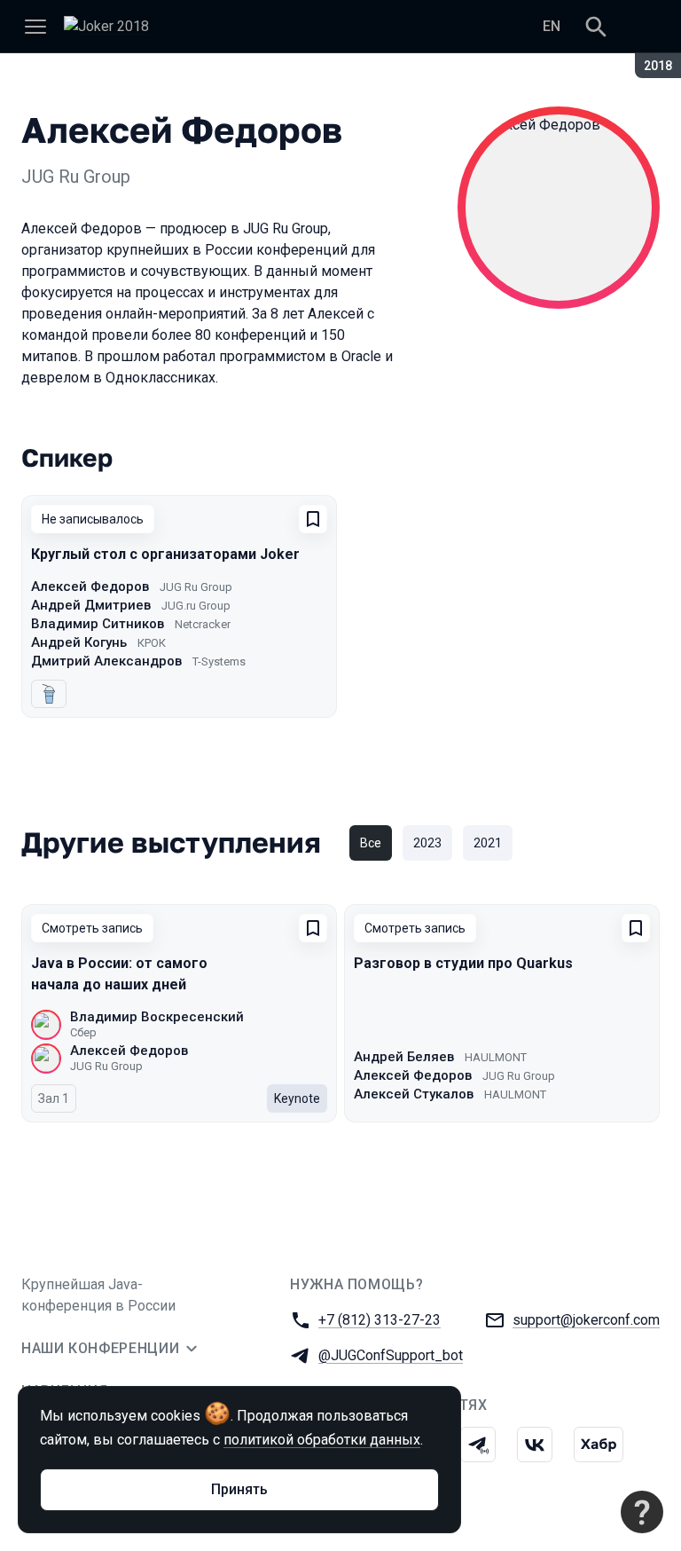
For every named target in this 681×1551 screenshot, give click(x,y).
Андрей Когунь (79, 642)
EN (551, 26)
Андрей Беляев (404, 1057)
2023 (427, 843)
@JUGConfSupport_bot (390, 1355)
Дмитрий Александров (106, 661)
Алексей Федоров (90, 586)
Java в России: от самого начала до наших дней (119, 974)
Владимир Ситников (97, 624)
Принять (239, 1489)
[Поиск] (596, 26)
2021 (488, 843)
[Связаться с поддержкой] (642, 1512)
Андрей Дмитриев (91, 605)
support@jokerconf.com (586, 1319)
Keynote (297, 1098)
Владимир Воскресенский (157, 1017)
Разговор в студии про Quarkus (463, 963)
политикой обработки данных (321, 1439)
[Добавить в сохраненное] (313, 519)
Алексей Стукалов (414, 1094)
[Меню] (35, 26)
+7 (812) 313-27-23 (379, 1319)
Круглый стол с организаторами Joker (165, 554)
